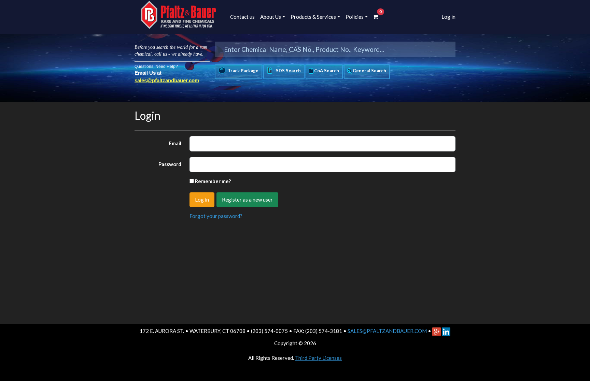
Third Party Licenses (318, 358)
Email (175, 143)
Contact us (242, 17)
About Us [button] (270, 17)
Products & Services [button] (313, 17)
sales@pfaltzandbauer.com (167, 80)
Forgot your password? (215, 216)
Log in (448, 17)
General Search (369, 70)
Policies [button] (355, 17)
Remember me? (213, 181)
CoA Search (326, 70)
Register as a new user (247, 199)
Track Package (243, 70)
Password (169, 164)
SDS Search (287, 70)
